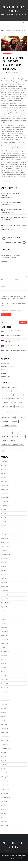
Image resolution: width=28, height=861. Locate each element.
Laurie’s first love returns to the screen (14, 238)
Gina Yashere (12, 410)
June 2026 (3, 469)
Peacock (23, 436)
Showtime (12, 440)
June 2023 (3, 615)
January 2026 (4, 489)
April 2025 (3, 526)
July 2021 (3, 708)
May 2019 (3, 813)
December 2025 (5, 493)
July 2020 (3, 757)
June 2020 (3, 761)
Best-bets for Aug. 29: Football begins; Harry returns (13, 210)
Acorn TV (14, 387)
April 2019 (3, 817)
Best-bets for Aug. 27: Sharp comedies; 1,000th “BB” (13, 226)
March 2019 (4, 821)
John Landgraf (5, 425)
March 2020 (4, 773)
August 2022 (4, 655)
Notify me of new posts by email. (12, 311)
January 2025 (4, 538)
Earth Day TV (5, 406)
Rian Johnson (5, 440)
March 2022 (4, 676)
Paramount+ (5, 432)
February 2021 (4, 728)
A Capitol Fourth (6, 387)
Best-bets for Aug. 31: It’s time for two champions (11, 194)
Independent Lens (21, 417)
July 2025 (3, 514)
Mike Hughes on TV (14, 9)
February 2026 (4, 485)
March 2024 (4, 578)
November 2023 (5, 595)
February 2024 (4, 582)
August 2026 (4, 461)
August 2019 (4, 801)
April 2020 (3, 769)
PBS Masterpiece (6, 436)
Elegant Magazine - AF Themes (13, 857)
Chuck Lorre (12, 398)
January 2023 (4, 635)
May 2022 (3, 667)
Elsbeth (12, 406)
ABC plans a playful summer (13, 242)
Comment (4, 261)
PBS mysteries (15, 436)
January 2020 (4, 781)
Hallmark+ (4, 413)
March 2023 (4, 627)
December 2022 (5, 639)
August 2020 (4, 752)
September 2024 (5, 554)
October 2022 (4, 647)
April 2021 (3, 720)
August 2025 (4, 510)
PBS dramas (16, 432)
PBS (11, 432)
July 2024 (3, 562)
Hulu (13, 417)
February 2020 (4, 777)
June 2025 (3, 518)
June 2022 (3, 663)
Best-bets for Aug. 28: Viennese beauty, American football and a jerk (13, 218)
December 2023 (5, 590)
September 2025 (5, 505)
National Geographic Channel (9, 429)
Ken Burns (13, 425)
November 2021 (5, 692)
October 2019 (4, 793)
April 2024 (3, 574)
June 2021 (3, 712)
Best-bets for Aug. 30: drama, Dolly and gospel (13, 202)
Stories (3, 370)
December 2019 (5, 785)
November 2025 (5, 497)
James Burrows (5, 421)
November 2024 (5, 546)
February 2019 (4, 825)
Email (17, 279)
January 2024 (4, 586)
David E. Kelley (13, 402)
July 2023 (3, 611)
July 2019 (3, 805)
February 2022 (4, 680)
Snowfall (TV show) (6, 444)
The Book (3, 373)
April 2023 (3, 623)
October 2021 (4, 696)
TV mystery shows (19, 448)
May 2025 (3, 522)
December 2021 (5, 688)
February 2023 (4, 631)
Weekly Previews (5, 376)
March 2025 (4, 530)
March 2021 (4, 724)
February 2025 (4, 534)
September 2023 (5, 603)
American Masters (6, 391)
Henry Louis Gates (6, 417)
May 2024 (3, 570)
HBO (10, 413)
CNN (18, 398)
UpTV (3, 451)
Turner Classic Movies (7, 448)
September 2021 (5, 700)
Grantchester (20, 410)
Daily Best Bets (7, 53)
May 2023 (3, 619)
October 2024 (4, 550)
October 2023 (4, 599)
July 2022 (3, 659)
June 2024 (3, 566)
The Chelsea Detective (18, 444)
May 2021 (3, 716)
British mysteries (18, 394)
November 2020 (5, 740)
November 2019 (5, 789)
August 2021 (4, 704)
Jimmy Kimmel (15, 421)
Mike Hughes (8, 72)
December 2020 (5, 736)
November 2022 (5, 643)
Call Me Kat (4, 398)
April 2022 (3, 671)
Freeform (18, 406)
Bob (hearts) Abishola (7, 394)
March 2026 (4, 481)
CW (21, 398)
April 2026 (3, 477)
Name (3, 279)
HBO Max (15, 413)
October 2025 (4, 501)
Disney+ (20, 402)
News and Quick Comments (8, 366)
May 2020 (3, 765)
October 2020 (4, 744)
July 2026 (3, 465)
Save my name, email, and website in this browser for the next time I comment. (13, 297)
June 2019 (3, 809)
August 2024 (4, 558)
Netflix (19, 429)
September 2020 (5, 748)
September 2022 (5, 651)
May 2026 (3, 473)
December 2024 (5, 542)
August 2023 (4, 607)
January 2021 (4, 732)
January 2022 (4, 684)
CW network (5, 402)
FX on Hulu (4, 410)
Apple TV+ (15, 391)
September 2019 (5, 797)
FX (22, 406)
